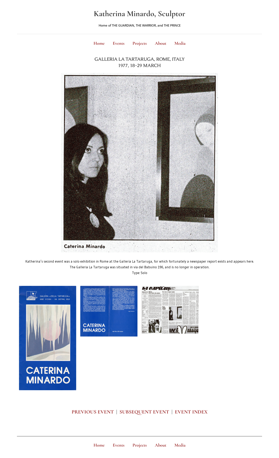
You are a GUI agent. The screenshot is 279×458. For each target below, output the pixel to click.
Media (179, 43)
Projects (140, 43)
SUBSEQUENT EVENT (144, 412)
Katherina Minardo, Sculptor (139, 13)
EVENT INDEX (191, 412)
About (160, 43)
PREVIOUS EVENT (93, 412)
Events (118, 43)
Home (99, 43)
